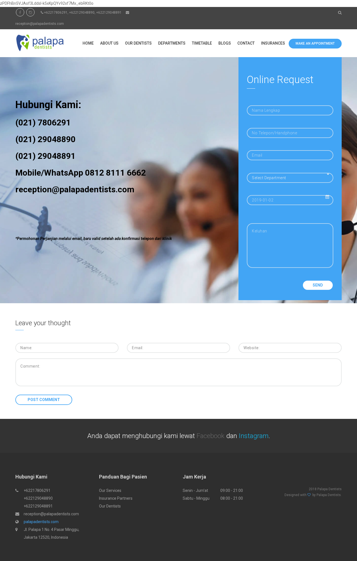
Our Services (110, 490)
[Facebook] (20, 12)
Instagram (254, 436)
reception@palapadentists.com (39, 24)
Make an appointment (315, 43)
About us (109, 43)
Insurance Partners (115, 498)
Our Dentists (138, 43)
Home (88, 43)
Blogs (224, 43)
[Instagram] (30, 12)
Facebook (211, 436)
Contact (246, 43)
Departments (171, 43)
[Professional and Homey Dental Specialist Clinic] (39, 43)
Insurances (273, 43)
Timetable (202, 43)
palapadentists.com (41, 521)
